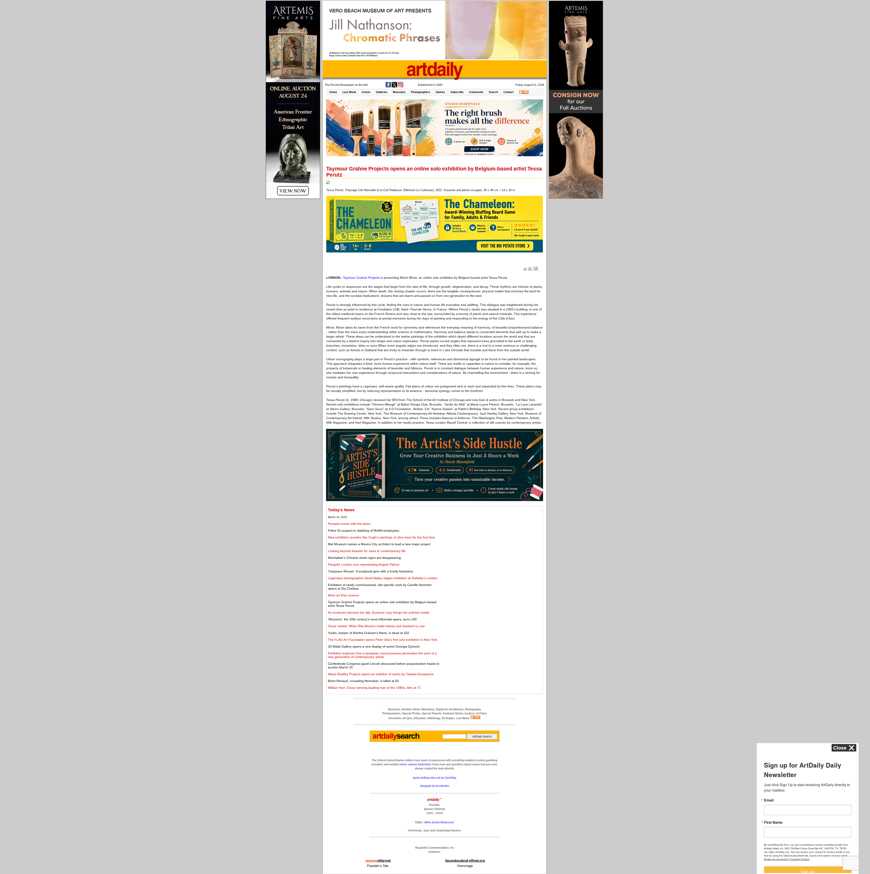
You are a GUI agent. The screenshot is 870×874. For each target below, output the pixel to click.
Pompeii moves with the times (349, 524)
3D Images (448, 718)
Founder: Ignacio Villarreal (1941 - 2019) (434, 809)
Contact (508, 92)
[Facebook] (388, 86)
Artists (366, 92)
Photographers (420, 92)
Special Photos (411, 713)
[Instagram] (400, 86)
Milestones (428, 709)
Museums (399, 92)
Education (420, 718)
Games (440, 92)
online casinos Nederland (415, 764)
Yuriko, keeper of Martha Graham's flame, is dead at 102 (368, 633)
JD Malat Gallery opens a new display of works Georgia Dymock (374, 646)
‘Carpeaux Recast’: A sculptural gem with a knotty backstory (370, 571)
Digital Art (442, 709)
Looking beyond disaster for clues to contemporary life (367, 551)
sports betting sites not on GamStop (434, 777)
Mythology (434, 718)
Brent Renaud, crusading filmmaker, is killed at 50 (363, 681)
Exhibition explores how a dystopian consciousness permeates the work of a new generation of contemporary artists (382, 655)
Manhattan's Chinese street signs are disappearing (364, 557)
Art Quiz (407, 718)
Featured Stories (453, 713)
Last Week (349, 92)
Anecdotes (394, 718)
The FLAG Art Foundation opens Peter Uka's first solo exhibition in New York (382, 639)
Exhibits (406, 709)
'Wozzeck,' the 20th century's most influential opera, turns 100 (372, 619)
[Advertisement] (491, 539)
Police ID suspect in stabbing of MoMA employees (363, 530)
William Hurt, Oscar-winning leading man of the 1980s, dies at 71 (374, 687)
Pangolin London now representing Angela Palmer (364, 564)
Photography (473, 709)
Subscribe (457, 92)
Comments (476, 92)
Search (493, 92)
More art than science (343, 595)
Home (333, 92)
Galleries (381, 92)
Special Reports (432, 713)
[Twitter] (394, 86)
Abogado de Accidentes (434, 786)
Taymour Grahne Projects (361, 277)
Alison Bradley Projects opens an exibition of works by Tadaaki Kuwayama (381, 674)
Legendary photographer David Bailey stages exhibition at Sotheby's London (382, 578)
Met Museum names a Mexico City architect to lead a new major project (379, 544)
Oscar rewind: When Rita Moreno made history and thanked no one (376, 626)
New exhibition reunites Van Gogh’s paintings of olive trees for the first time (381, 537)
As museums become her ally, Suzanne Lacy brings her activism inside (378, 612)
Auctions (469, 713)
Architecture (456, 709)
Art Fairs (481, 713)
